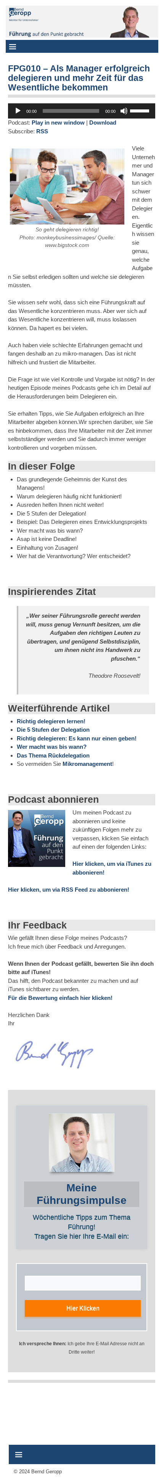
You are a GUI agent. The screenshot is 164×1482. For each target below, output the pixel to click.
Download (102, 122)
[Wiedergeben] (18, 111)
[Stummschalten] (124, 111)
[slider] (140, 110)
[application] (81, 111)
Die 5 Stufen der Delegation (53, 729)
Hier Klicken (83, 1308)
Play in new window (58, 122)
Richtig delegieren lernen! (51, 721)
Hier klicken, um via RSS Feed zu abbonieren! (68, 889)
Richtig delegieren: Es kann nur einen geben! (77, 738)
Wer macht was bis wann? (52, 746)
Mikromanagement (87, 764)
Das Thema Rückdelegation (53, 755)
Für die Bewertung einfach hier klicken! (60, 998)
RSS (42, 131)
